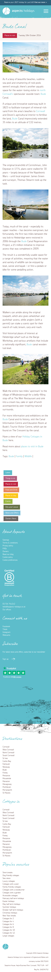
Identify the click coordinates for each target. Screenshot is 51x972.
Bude (43, 94)
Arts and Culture (11, 507)
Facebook (6, 626)
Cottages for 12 (9, 933)
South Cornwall (8, 755)
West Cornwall (8, 750)
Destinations (12, 739)
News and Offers (11, 513)
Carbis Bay (7, 761)
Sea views (6, 878)
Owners (6, 551)
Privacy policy (8, 546)
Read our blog (8, 554)
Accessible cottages (10, 896)
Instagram (6, 632)
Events (8, 501)
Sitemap (6, 540)
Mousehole (7, 778)
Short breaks (8, 873)
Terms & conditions (10, 543)
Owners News (10, 519)
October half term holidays (13, 910)
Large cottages (8, 936)
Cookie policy (8, 557)
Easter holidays (8, 901)
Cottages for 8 (8, 927)
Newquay (6, 767)
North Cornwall (8, 753)
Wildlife (28, 456)
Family (19, 456)
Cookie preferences (10, 560)
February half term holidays (13, 898)
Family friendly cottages (12, 887)
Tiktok (5, 629)
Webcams (6, 635)
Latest (7, 473)
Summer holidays (9, 907)
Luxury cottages (9, 881)
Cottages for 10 (9, 930)
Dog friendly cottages (11, 875)
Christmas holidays (10, 913)
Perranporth (7, 790)
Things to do (10, 478)
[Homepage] (6, 11)
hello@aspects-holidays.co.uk (14, 607)
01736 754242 (9, 604)
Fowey (5, 773)
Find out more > (40, 2)
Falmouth (6, 764)
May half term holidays (11, 904)
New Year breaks (9, 916)
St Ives (5, 758)
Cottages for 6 (8, 924)
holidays (23, 10)
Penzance (6, 776)
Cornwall (40, 111)
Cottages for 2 (8, 919)
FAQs (5, 549)
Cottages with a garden (12, 893)
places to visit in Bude (32, 446)
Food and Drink (11, 490)
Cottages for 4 (8, 921)
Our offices (7, 610)
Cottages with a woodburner (14, 890)
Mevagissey (7, 784)
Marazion (6, 781)
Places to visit (10, 484)
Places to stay (10, 496)
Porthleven (7, 787)
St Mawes (6, 793)
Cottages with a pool (10, 884)
